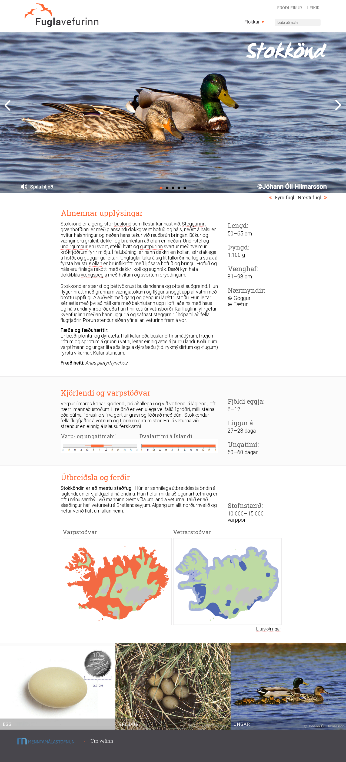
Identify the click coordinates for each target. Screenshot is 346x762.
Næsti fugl (309, 197)
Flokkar (252, 22)
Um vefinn (102, 741)
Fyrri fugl (284, 197)
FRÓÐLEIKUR (289, 7)
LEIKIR (313, 7)
